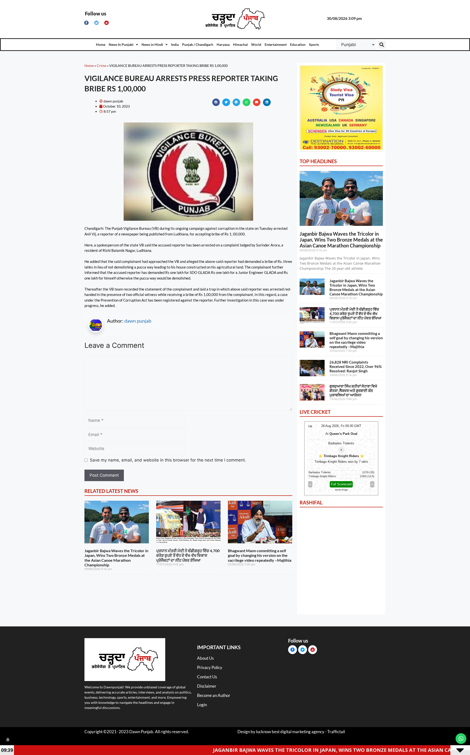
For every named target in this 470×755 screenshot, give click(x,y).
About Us (205, 658)
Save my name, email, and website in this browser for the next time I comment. (168, 460)
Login (202, 704)
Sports (314, 44)
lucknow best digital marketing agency (290, 731)
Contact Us (207, 676)
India (175, 44)
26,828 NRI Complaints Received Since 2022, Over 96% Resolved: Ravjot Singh (355, 366)
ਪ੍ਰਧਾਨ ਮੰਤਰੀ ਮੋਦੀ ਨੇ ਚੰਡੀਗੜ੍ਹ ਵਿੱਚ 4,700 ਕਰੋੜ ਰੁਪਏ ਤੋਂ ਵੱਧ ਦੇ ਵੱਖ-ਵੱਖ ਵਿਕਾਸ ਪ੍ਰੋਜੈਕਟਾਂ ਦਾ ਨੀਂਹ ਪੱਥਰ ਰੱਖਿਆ (188, 555)
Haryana (223, 44)
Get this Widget (341, 490)
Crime (101, 65)
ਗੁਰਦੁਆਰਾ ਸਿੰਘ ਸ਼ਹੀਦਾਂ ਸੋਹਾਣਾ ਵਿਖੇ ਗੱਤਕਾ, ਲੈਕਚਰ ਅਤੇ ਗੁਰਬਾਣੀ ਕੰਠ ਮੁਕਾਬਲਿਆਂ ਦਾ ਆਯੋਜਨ (353, 390)
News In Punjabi (121, 44)
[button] (382, 45)
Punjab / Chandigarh (197, 44)
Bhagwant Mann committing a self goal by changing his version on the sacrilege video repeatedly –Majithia (259, 555)
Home (100, 44)
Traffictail (336, 731)
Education (298, 44)
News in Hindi (152, 44)
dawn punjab (137, 321)
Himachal (240, 44)
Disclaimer (206, 686)
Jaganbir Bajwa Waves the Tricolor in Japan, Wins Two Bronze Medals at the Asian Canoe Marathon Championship (116, 557)
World (256, 44)
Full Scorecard (341, 484)
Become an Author (213, 695)
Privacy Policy (209, 667)
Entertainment (276, 44)
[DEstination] (341, 150)
